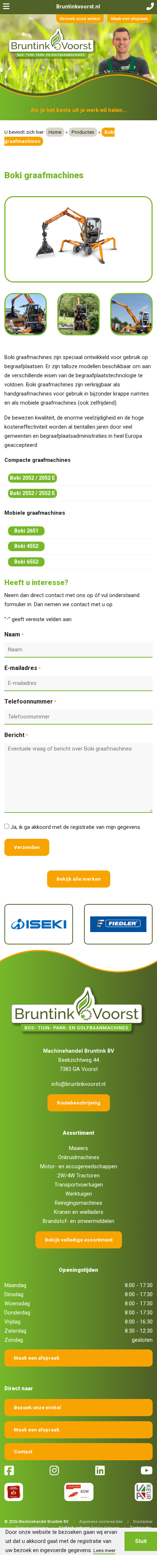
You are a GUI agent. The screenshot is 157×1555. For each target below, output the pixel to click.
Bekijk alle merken (79, 879)
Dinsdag (13, 1294)
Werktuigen (78, 1193)
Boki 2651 (26, 530)
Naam (13, 634)
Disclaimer (143, 1521)
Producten (83, 132)
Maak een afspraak (129, 18)
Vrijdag (12, 1321)
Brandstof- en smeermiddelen (78, 1221)
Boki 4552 (26, 546)
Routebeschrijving (78, 1103)
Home (55, 132)
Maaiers (78, 1148)
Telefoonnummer (30, 701)
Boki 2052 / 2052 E (32, 478)
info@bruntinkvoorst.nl (78, 1084)
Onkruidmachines (78, 1157)
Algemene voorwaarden (101, 1521)
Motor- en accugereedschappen (78, 1166)
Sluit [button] (141, 1541)
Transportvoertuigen (78, 1184)
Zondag (13, 1340)
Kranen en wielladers (78, 1212)
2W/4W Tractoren (78, 1175)
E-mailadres (22, 668)
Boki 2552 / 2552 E (32, 493)
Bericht (16, 735)
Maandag (15, 1285)
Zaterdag (15, 1331)
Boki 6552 (26, 561)
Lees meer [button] (104, 1550)
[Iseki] (38, 924)
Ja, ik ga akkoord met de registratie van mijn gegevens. (76, 827)
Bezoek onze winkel (80, 18)
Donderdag (17, 1312)
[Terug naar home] (52, 43)
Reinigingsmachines (78, 1203)
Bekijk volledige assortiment (78, 1240)
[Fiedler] (118, 924)
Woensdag (17, 1303)
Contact (23, 1451)
